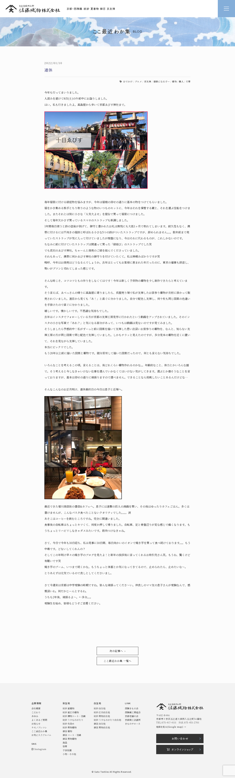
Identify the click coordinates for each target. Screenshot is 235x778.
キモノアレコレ (39, 727)
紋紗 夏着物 (68, 708)
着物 (174, 81)
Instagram (39, 749)
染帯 (65, 746)
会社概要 (35, 708)
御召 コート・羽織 (72, 735)
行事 (188, 81)
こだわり (35, 712)
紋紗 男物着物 (70, 727)
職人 (181, 81)
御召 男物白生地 (102, 727)
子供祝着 (67, 750)
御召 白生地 (99, 723)
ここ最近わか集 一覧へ (117, 661)
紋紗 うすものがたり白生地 (107, 720)
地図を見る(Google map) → (171, 726)
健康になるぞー (161, 81)
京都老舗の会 (131, 716)
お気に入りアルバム (41, 735)
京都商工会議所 (133, 720)
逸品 (65, 742)
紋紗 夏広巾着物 (71, 712)
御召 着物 (67, 731)
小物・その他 (69, 754)
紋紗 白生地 (99, 708)
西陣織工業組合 (133, 712)
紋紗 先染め (68, 723)
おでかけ (128, 81)
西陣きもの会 (131, 708)
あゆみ (34, 716)
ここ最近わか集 (39, 731)
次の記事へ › (117, 651)
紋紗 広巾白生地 (102, 712)
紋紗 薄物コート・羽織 (74, 716)
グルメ (138, 81)
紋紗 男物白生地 (102, 716)
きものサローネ (132, 723)
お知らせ (35, 723)
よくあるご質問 (39, 720)
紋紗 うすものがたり (73, 720)
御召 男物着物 (70, 738)
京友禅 (147, 81)
